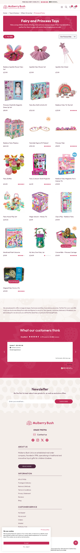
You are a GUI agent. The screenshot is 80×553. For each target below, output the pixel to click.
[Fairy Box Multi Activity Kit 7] (40, 90)
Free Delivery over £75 (30, 2)
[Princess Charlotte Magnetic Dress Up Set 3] (14, 90)
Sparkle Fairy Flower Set (37, 67)
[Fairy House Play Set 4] (14, 202)
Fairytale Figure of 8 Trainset (38, 143)
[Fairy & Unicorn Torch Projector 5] (40, 164)
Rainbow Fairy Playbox (10, 143)
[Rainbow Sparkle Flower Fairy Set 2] (14, 52)
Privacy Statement (24, 493)
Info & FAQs (22, 479)
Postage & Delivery (24, 483)
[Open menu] (62, 7)
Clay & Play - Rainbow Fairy (64, 217)
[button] (4, 351)
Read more (27, 466)
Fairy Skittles (7, 179)
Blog (19, 500)
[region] (40, 352)
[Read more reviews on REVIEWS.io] (67, 368)
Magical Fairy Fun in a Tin (11, 288)
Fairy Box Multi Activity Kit (38, 105)
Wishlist (20, 523)
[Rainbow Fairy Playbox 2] (14, 128)
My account (22, 516)
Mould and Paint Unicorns (11, 252)
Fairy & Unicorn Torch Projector (39, 179)
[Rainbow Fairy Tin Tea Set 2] (66, 90)
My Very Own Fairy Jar (36, 252)
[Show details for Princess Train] (66, 128)
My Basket (21, 513)
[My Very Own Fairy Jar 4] (40, 238)
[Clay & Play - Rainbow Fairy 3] (66, 202)
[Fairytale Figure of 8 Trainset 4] (40, 128)
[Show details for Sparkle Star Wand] (66, 52)
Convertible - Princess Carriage (66, 252)
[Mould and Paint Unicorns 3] (14, 238)
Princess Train (60, 143)
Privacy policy (45, 530)
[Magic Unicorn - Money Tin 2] (40, 202)
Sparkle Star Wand (61, 67)
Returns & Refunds (24, 486)
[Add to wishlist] (5, 58)
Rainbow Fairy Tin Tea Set (64, 105)
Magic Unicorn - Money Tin (38, 217)
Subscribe (64, 401)
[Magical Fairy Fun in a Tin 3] (14, 273)
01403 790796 (40, 430)
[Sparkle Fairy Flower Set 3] (40, 52)
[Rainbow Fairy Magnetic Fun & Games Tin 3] (66, 164)
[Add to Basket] (5, 61)
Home (5, 13)
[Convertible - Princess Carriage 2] (66, 238)
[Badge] (48, 120)
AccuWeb (63, 550)
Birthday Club (22, 527)
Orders (20, 520)
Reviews (21, 497)
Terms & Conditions (24, 490)
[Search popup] (66, 7)
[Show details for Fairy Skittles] (14, 164)
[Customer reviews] (49, 2)
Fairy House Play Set (10, 217)
